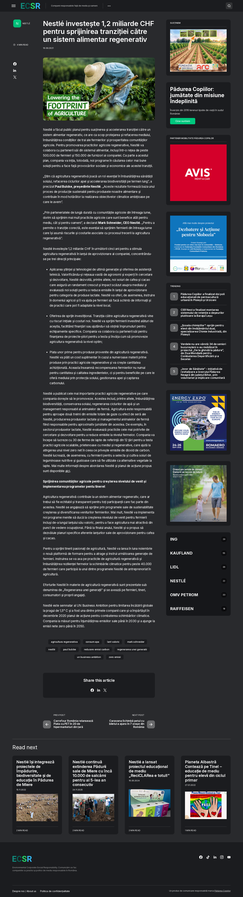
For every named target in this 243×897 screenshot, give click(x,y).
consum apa (92, 641)
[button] (13, 6)
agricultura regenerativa (64, 641)
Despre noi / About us (24, 891)
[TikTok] (208, 857)
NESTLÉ (26, 23)
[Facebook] (200, 857)
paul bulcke (69, 649)
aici (67, 471)
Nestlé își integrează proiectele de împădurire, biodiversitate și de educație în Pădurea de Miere (35, 773)
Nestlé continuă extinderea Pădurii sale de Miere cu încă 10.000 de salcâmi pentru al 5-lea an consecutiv (92, 773)
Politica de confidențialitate (55, 891)
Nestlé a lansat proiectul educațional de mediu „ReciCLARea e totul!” (149, 768)
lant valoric (113, 641)
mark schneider (135, 641)
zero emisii (115, 657)
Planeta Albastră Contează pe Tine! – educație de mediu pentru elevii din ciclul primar (205, 770)
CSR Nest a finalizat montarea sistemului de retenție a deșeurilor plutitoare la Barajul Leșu (202, 312)
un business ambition (89, 657)
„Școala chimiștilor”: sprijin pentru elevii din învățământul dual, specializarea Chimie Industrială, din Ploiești (204, 330)
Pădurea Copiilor (222, 891)
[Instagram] (221, 857)
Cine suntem (182, 121)
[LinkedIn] (215, 857)
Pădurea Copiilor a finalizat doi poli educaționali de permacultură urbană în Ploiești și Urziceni (203, 297)
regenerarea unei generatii (132, 649)
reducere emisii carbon (96, 649)
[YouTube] (229, 857)
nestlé (51, 649)
